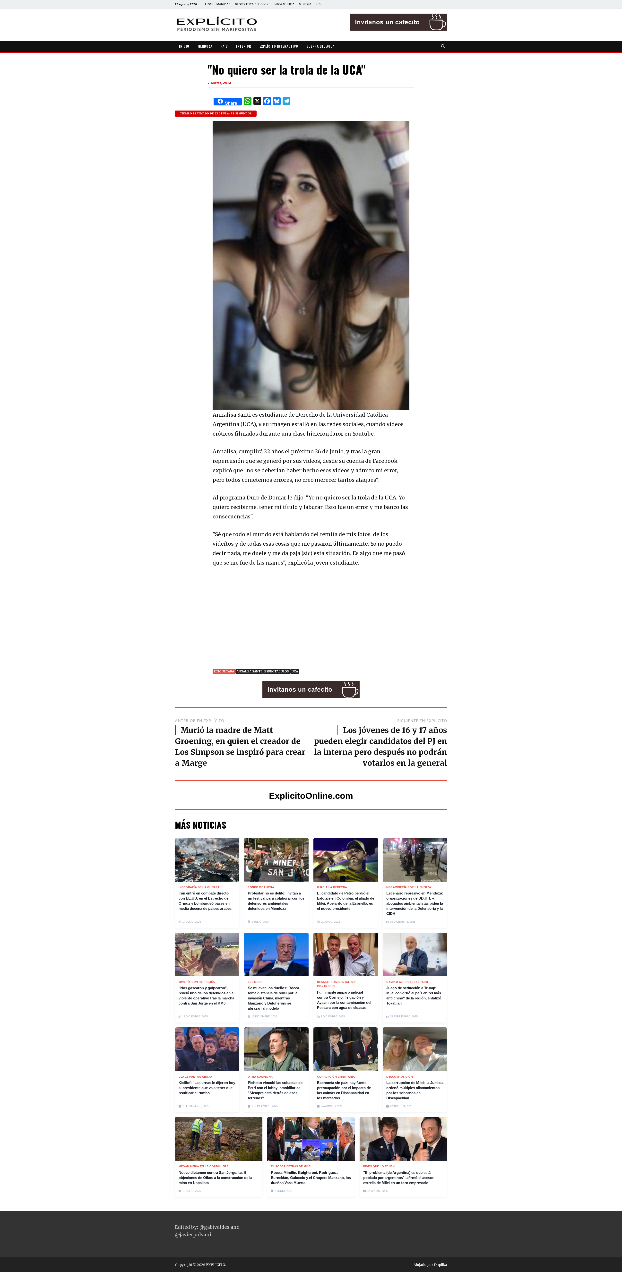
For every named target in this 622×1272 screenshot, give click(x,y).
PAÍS (224, 46)
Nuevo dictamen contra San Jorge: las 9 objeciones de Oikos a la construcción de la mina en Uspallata (215, 1177)
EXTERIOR (243, 46)
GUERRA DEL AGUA (320, 46)
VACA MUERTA (284, 4)
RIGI (318, 4)
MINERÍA (305, 4)
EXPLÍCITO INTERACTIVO (278, 46)
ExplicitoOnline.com (311, 796)
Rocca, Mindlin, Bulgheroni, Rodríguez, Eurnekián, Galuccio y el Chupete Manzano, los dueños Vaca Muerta (311, 1177)
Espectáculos (276, 671)
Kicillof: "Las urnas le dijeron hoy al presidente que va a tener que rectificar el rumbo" (207, 1088)
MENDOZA (205, 46)
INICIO (184, 46)
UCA (295, 671)
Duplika (440, 1265)
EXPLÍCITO (215, 1265)
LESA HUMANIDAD (218, 4)
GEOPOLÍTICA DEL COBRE (252, 4)
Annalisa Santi (249, 671)
